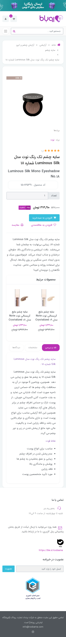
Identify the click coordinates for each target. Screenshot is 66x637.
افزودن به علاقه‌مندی (42, 225)
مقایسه (16, 225)
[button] (13, 19)
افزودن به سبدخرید (42, 218)
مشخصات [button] (32, 347)
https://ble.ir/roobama (51, 550)
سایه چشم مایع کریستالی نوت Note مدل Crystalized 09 (46, 316)
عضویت (8, 569)
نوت (52, 140)
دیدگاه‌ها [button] (16, 347)
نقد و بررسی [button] (50, 347)
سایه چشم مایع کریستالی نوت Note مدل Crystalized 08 (20, 316)
